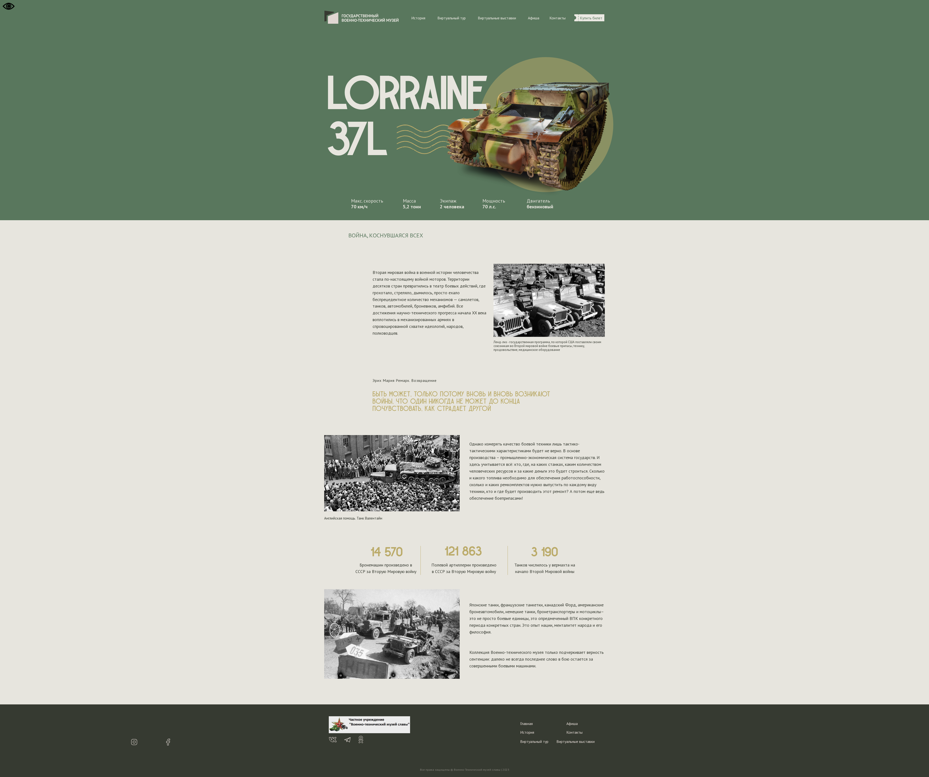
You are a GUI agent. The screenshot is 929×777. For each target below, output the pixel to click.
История (418, 17)
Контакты (557, 17)
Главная (526, 723)
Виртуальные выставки (497, 17)
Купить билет (591, 17)
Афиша (533, 17)
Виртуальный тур (451, 17)
